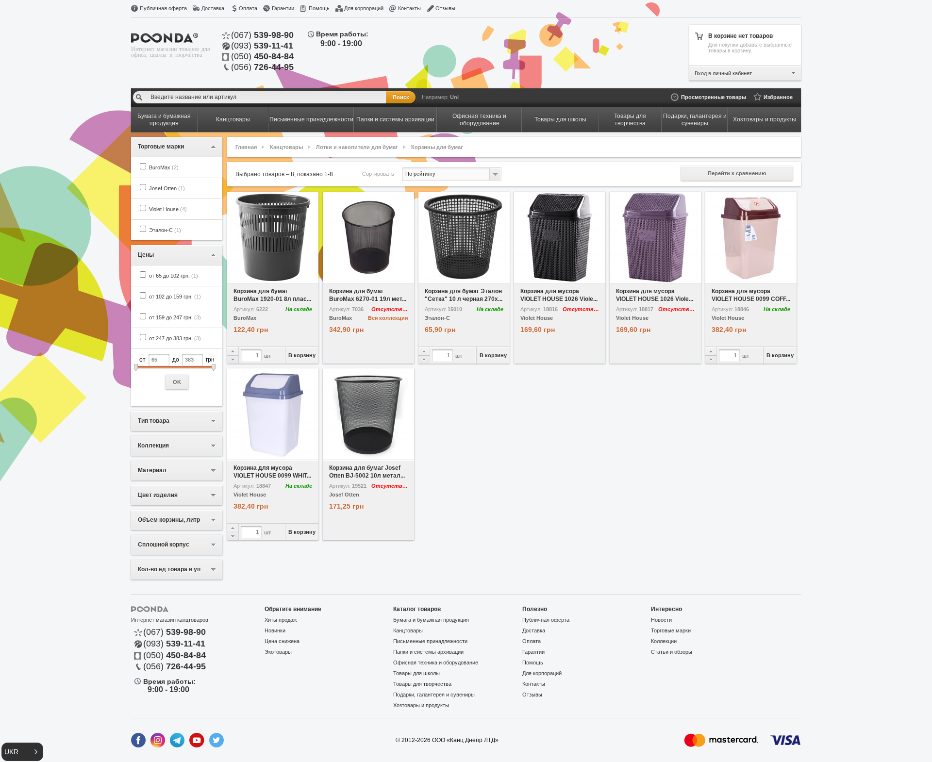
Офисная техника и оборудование (435, 662)
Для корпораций (363, 8)
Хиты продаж (281, 620)
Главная (246, 147)
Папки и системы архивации (428, 652)
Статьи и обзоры (671, 652)
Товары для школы (416, 673)
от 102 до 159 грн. (175, 296)
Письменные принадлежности (430, 641)
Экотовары (278, 652)
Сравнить (296, 276)
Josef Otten (167, 188)
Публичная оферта (163, 8)
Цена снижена (282, 641)
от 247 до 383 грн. (175, 338)
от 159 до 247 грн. (175, 317)
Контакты (409, 8)
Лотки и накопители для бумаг (357, 147)
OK (177, 382)
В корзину (302, 355)
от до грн (177, 370)
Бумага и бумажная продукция (431, 620)
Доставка (212, 8)
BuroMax (164, 167)
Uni (454, 97)
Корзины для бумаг (437, 147)
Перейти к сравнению (737, 173)
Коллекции (664, 641)
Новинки (275, 630)
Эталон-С (165, 230)
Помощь (319, 8)
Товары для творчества (422, 684)
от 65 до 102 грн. (173, 276)
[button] (22, 752)
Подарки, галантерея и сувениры (434, 694)
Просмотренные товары (713, 97)
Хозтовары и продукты (421, 705)
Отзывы (445, 8)
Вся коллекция (388, 318)
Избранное (778, 97)
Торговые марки (671, 630)
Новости (661, 620)
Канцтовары (286, 147)
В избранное (250, 276)
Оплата (248, 8)
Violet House (168, 209)
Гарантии (283, 8)
